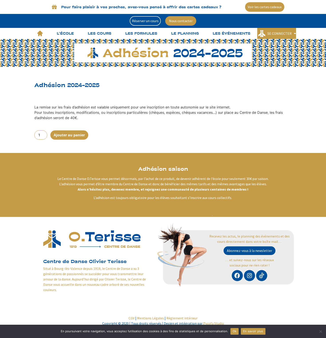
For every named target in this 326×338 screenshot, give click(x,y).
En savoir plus (253, 331)
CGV (132, 318)
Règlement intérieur (182, 318)
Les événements (231, 33)
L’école (65, 33)
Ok (235, 331)
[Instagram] (249, 275)
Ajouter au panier (69, 135)
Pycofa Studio (213, 323)
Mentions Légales (150, 318)
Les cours (99, 33)
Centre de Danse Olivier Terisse (85, 261)
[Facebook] (237, 275)
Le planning (185, 33)
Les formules (141, 33)
